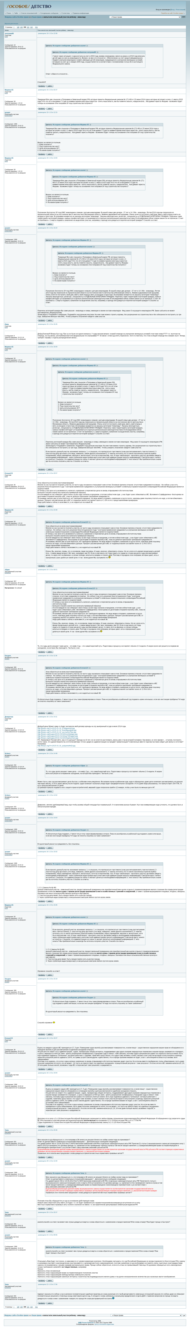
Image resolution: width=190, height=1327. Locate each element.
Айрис (7, 570)
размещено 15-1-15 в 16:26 (47, 324)
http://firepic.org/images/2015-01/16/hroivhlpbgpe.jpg (57, 734)
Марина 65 (9, 90)
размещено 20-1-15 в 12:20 (47, 1161)
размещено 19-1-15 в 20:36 (47, 1130)
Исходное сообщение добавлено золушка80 (78, 52)
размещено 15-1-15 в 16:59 (47, 347)
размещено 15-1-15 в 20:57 (47, 473)
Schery (7, 754)
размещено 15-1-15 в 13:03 (47, 158)
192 (31, 27)
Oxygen (8, 656)
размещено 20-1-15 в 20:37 (47, 1212)
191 (28, 27)
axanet (7, 112)
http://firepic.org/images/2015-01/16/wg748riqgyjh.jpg (58, 736)
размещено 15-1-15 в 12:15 (47, 112)
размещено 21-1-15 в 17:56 (47, 1284)
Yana (7, 1130)
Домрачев (9, 717)
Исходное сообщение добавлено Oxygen (70, 830)
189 (21, 27)
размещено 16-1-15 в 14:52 (47, 795)
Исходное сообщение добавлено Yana (69, 1173)
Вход (172, 9)
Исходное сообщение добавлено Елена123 (71, 522)
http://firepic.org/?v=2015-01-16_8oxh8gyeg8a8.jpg (57, 730)
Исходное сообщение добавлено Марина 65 (71, 125)
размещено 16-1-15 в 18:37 (47, 1038)
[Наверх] (184, 1315)
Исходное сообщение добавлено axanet (70, 46)
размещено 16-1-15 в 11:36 (47, 655)
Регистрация (180, 9)
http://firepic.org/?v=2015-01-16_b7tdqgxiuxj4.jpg (56, 728)
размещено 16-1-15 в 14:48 (47, 753)
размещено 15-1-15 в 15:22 (47, 228)
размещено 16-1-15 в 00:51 (47, 569)
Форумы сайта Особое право (17, 17)
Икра (7, 324)
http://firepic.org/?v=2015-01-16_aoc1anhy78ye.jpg (57, 732)
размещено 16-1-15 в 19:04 (47, 1073)
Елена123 (9, 473)
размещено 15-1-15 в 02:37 (47, 90)
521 (36, 27)
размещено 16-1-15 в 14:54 (47, 818)
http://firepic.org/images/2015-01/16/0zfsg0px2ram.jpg (58, 738)
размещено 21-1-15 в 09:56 (47, 1235)
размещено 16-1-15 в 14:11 (47, 717)
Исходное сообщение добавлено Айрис (69, 766)
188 (18, 27)
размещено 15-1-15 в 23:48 (47, 510)
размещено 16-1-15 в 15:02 (47, 851)
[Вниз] (183, 17)
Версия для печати (11, 23)
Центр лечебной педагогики (104, 1324)
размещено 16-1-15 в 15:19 (47, 979)
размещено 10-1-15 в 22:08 (47, 33)
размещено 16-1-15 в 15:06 (47, 905)
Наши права (37, 17)
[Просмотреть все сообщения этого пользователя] (49, 86)
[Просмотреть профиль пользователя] (41, 86)
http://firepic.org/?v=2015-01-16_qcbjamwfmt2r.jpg (56, 746)
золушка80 (9, 33)
